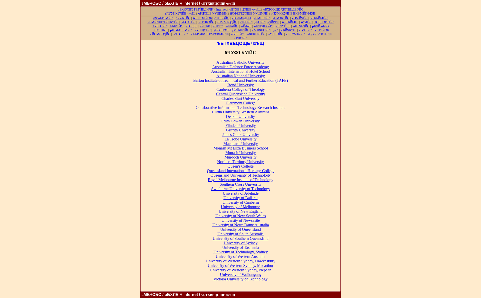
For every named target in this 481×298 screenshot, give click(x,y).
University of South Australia (240, 234)
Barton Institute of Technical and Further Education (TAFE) (240, 80)
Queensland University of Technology (240, 175)
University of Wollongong (240, 274)
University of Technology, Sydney (240, 252)
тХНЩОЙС (203, 30)
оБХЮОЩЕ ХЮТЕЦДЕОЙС (283, 9)
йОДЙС (306, 22)
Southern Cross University (241, 184)
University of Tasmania (240, 247)
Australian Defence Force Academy (240, 67)
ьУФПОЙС (275, 34)
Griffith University (240, 130)
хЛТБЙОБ (322, 30)
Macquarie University (240, 143)
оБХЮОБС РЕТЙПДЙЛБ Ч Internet (202, 9)
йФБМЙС (176, 26)
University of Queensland (240, 229)
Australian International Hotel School (240, 71)
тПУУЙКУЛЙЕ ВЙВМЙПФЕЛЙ (293, 13)
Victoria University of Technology (240, 279)
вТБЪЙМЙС (319, 18)
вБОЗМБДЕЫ (241, 18)
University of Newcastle (240, 220)
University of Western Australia (240, 256)
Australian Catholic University (240, 62)
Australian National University (240, 76)
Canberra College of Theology (240, 89)
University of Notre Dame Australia (240, 225)
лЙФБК (205, 26)
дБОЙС (260, 22)
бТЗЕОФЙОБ (202, 18)
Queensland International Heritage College (240, 171)
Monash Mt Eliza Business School (240, 148)
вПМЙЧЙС (300, 18)
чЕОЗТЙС (188, 22)
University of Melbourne (240, 207)
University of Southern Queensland (241, 238)
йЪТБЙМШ (290, 22)
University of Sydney (241, 243)
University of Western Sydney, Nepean (240, 270)
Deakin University (240, 116)
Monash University (240, 153)
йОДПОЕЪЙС (324, 22)
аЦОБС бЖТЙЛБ (319, 34)
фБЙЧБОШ (288, 30)
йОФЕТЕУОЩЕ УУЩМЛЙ (249, 13)
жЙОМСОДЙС (160, 34)
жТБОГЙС (180, 34)
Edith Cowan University (240, 121)
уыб (275, 30)
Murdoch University (240, 157)
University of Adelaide (241, 193)
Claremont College (241, 103)
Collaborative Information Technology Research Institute (240, 107)
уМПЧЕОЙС (261, 30)
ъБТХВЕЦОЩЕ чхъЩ (245, 9)
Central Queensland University (240, 94)
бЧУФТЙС (183, 18)
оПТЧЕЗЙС (301, 26)
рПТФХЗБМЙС (181, 30)
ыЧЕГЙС (237, 34)
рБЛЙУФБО (320, 26)
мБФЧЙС (232, 26)
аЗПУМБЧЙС (295, 34)
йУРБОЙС (160, 26)
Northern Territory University (240, 162)
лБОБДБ (191, 26)
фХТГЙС (305, 30)
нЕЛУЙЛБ (283, 26)
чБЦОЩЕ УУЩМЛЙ (212, 13)
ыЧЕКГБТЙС (256, 34)
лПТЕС (218, 26)
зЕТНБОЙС (206, 22)
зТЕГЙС (246, 22)
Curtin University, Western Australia (240, 112)
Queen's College (240, 166)
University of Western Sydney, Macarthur (240, 265)
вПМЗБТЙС (281, 18)
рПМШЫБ (160, 30)
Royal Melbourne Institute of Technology (240, 180)
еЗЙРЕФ (273, 22)
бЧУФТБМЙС (163, 18)
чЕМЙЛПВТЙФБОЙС (163, 22)
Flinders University (240, 125)
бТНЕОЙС (221, 18)
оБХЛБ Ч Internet (181, 3)
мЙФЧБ (246, 26)
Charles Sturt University (240, 98)
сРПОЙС (240, 38)
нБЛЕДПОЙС (263, 26)
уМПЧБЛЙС (240, 30)
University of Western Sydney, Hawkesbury (240, 261)
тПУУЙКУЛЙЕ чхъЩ (180, 13)
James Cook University (240, 134)
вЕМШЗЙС (262, 18)
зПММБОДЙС (227, 22)
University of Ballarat (240, 198)
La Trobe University (240, 139)
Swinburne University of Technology (240, 189)
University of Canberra (240, 202)
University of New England (241, 211)
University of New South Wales (240, 216)
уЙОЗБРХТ (221, 30)
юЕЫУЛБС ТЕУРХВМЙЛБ (209, 34)
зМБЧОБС (151, 3)
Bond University (240, 85)
